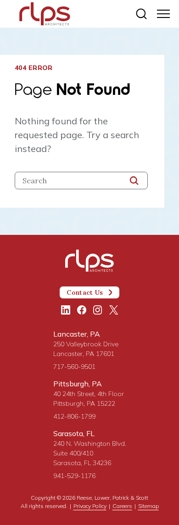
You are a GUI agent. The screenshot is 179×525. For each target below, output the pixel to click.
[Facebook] (81, 310)
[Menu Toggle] (163, 13)
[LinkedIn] (65, 310)
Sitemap (148, 505)
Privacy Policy (89, 505)
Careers (122, 505)
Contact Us (85, 292)
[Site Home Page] (44, 14)
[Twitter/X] (113, 310)
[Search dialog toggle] (141, 13)
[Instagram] (97, 310)
